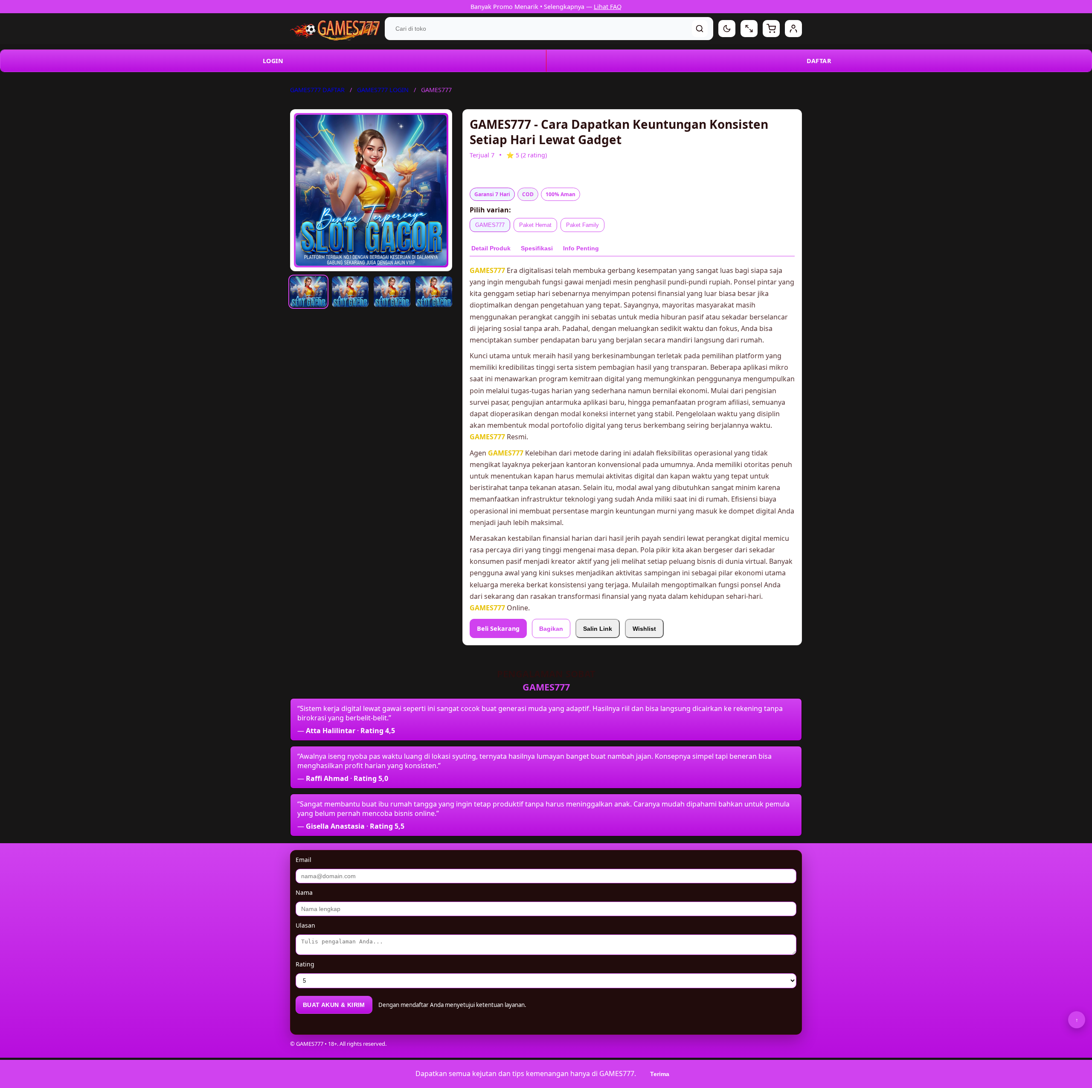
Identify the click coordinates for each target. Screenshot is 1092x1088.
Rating (305, 964)
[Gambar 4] (433, 291)
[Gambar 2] (350, 291)
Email (303, 860)
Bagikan (551, 628)
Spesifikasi (537, 248)
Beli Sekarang (498, 628)
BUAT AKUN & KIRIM (334, 1004)
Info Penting (581, 248)
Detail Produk (491, 248)
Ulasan (305, 925)
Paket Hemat (535, 225)
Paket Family (582, 225)
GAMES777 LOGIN (383, 90)
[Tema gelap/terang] (726, 28)
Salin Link (597, 628)
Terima (659, 1074)
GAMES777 (490, 225)
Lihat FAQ (608, 7)
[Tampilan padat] (749, 28)
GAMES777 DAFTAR (317, 90)
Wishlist (644, 628)
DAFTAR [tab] (819, 61)
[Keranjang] (771, 28)
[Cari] (700, 28)
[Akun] (793, 28)
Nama (304, 892)
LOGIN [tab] (273, 61)
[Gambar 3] (392, 291)
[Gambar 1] (308, 291)
